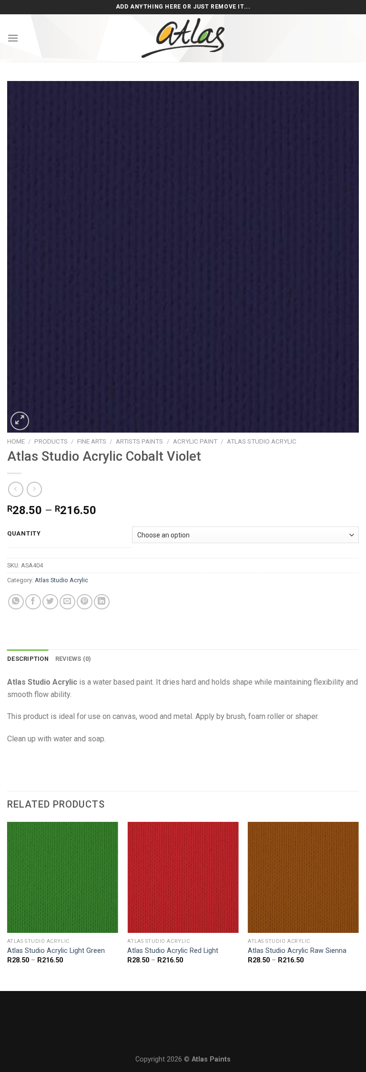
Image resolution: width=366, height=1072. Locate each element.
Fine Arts (91, 441)
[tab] (28, 658)
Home (16, 441)
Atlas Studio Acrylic (261, 441)
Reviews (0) (73, 658)
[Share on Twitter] (50, 602)
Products (51, 441)
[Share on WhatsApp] (16, 602)
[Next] (358, 905)
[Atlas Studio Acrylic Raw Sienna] (303, 877)
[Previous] (7, 905)
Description (28, 658)
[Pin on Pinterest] (84, 602)
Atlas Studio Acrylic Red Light (172, 951)
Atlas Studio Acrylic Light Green (56, 951)
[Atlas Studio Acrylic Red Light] (182, 877)
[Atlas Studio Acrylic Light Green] (62, 877)
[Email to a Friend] (67, 602)
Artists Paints (139, 441)
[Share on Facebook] (33, 602)
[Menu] (13, 38)
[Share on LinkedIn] (102, 602)
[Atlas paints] (183, 38)
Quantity (24, 533)
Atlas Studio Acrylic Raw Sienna (297, 951)
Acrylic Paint (195, 441)
